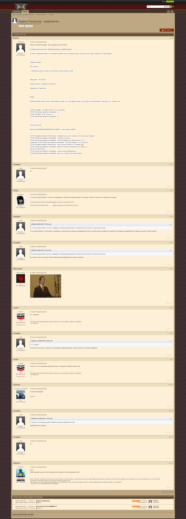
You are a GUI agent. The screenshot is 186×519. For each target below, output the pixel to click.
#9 (170, 359)
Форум (25, 11)
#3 (170, 190)
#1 (170, 38)
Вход (163, 1)
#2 (170, 164)
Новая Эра (17, 11)
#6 (170, 269)
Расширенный (173, 6)
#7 (170, 308)
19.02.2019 (156, 502)
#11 (170, 411)
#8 (170, 333)
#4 (170, 216)
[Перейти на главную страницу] (29, 6)
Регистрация (170, 1)
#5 (170, 242)
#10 (170, 385)
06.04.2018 (156, 507)
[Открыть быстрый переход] (172, 11)
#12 (170, 437)
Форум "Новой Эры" (21, 501)
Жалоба (169, 160)
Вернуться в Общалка (168, 492)
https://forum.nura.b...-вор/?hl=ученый (59, 49)
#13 (170, 463)
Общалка (31, 501)
